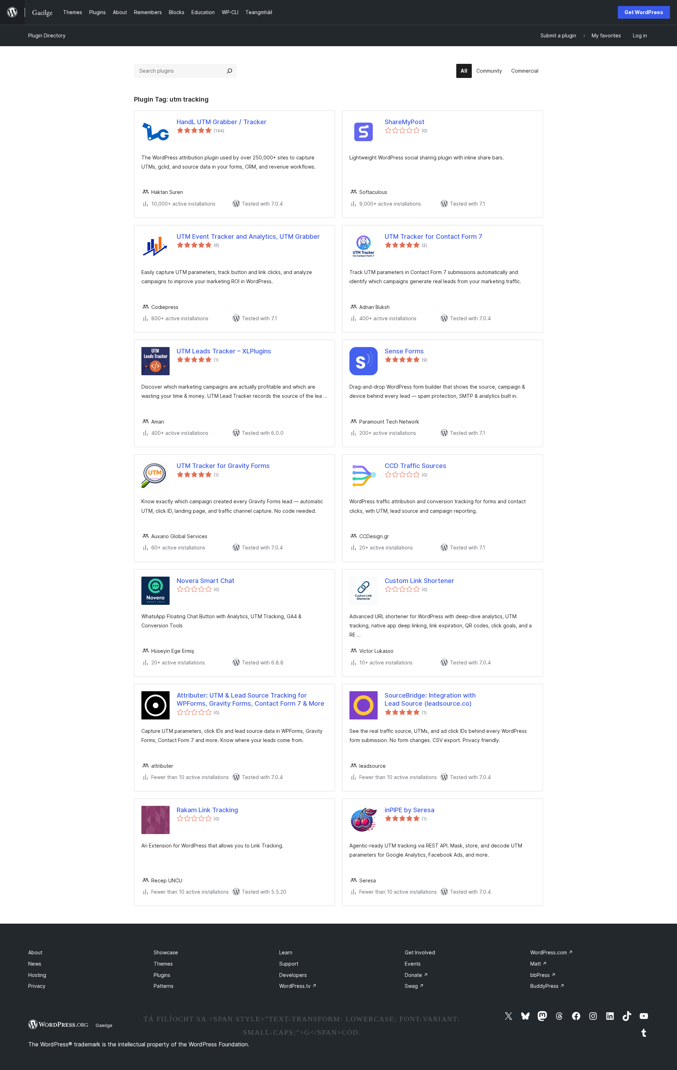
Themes (163, 964)
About (35, 952)
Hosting (37, 975)
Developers (293, 975)
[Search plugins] (229, 71)
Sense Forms (404, 351)
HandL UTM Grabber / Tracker (222, 122)
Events (413, 964)
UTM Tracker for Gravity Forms (223, 465)
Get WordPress (643, 12)
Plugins (162, 975)
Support (288, 964)
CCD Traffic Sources (415, 465)
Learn (285, 952)
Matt (538, 964)
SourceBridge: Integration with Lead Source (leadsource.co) (430, 699)
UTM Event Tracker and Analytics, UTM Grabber (248, 236)
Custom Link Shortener (419, 580)
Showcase (166, 952)
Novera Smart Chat (205, 580)
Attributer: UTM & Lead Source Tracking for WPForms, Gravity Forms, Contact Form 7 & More (250, 699)
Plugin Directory (47, 35)
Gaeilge (104, 1025)
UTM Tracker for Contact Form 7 (433, 236)
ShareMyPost (405, 122)
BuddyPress (547, 986)
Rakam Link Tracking (207, 810)
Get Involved (420, 952)
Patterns (163, 986)
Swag (414, 986)
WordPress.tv (298, 986)
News (34, 964)
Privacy (36, 986)
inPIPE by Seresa (409, 810)
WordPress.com (551, 952)
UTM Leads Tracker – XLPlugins (224, 351)
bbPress (543, 975)
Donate (416, 975)
